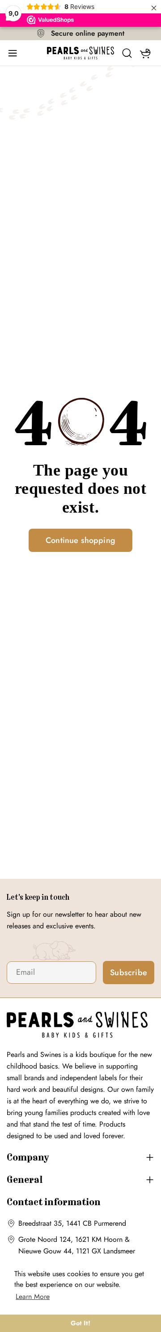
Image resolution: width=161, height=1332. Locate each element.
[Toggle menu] (16, 53)
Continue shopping (80, 540)
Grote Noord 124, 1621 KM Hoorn (70, 1239)
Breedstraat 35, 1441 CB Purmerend (72, 1223)
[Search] (127, 53)
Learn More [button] (33, 1296)
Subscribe (128, 972)
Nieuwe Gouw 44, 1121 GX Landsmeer (76, 1251)
